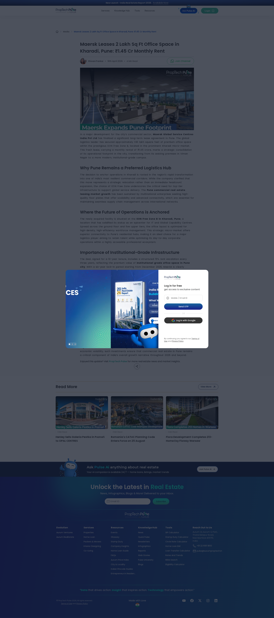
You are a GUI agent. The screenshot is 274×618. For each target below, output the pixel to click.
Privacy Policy (178, 341)
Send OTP (183, 306)
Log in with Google (185, 320)
